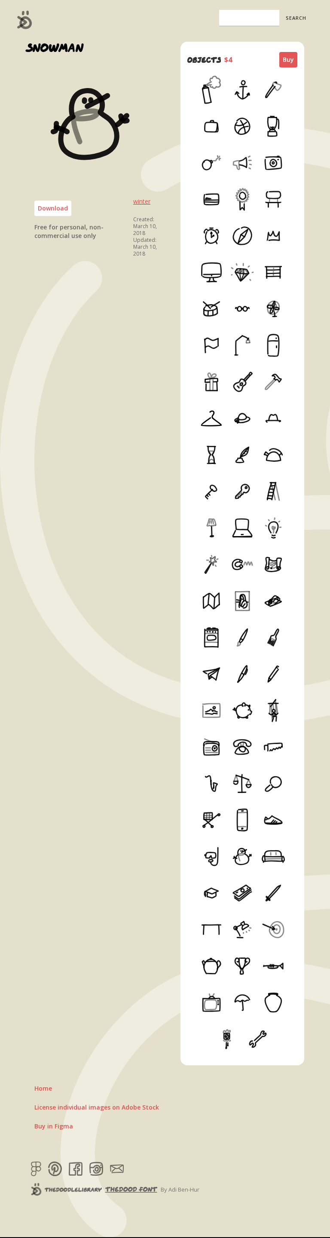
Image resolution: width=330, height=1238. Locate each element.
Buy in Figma (53, 1126)
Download (53, 208)
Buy (288, 59)
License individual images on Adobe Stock (96, 1107)
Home (43, 1088)
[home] (24, 19)
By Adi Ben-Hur (180, 1189)
